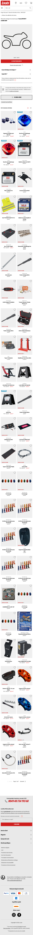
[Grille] (28, 108)
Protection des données (6, 852)
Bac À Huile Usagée (8, 246)
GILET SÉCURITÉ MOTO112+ (8, 217)
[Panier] (31, 3)
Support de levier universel (24, 688)
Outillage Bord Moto (8, 439)
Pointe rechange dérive (24, 275)
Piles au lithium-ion (8, 190)
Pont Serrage (8, 494)
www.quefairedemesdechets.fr (14, 880)
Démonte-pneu (8, 275)
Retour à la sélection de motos (9, 15)
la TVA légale (19, 926)
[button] (30, 8)
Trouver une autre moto (15, 65)
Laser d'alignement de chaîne (24, 661)
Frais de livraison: (7, 928)
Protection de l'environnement (8, 865)
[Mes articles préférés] (26, 3)
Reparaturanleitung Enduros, (24, 634)
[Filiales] (16, 3)
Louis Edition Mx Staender (24, 385)
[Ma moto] (21, 3)
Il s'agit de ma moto (17, 61)
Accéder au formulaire (13, 91)
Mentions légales (5, 847)
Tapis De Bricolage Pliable (8, 466)
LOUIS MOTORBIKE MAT (24, 439)
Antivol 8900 (24, 466)
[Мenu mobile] (2, 8)
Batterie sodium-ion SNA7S (24, 162)
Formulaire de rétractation (7, 857)
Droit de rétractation (6, 855)
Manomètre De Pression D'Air (8, 773)
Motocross (8, 412)
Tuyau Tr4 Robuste (8, 358)
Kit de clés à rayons (8, 717)
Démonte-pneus (8, 661)
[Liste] (30, 108)
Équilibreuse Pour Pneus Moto (24, 358)
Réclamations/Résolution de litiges (9, 860)
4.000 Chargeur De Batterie (8, 302)
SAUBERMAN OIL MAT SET (8, 607)
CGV (2, 850)
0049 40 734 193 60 (18, 801)
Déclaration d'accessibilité (7, 862)
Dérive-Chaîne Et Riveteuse (24, 330)
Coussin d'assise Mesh (24, 190)
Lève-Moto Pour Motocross (8, 385)
